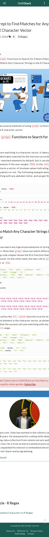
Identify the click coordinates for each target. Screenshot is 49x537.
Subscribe (30, 384)
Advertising (20, 533)
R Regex (22, 36)
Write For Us (22, 531)
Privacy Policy (37, 531)
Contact (30, 533)
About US (10, 531)
